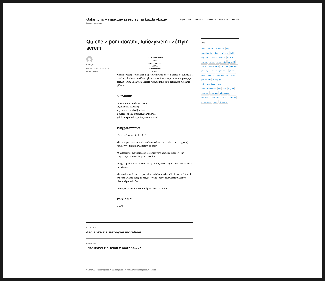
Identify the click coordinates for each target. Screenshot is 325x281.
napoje (203, 66)
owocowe (224, 66)
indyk (232, 53)
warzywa (204, 93)
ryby (97, 68)
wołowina (204, 97)
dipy (227, 48)
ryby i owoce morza (208, 88)
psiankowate (206, 79)
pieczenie (233, 66)
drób (216, 53)
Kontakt (235, 19)
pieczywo (232, 71)
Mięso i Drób (185, 19)
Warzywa (199, 19)
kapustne (204, 57)
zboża (224, 97)
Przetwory (223, 19)
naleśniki (231, 62)
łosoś (216, 102)
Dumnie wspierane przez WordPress (141, 270)
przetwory (220, 75)
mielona (204, 62)
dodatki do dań (206, 53)
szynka (231, 88)
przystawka (230, 75)
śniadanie (223, 102)
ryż (219, 88)
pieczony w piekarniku (219, 71)
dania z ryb (220, 48)
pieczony (204, 71)
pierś (203, 75)
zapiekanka (215, 97)
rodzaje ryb (90, 68)
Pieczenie (211, 19)
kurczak (222, 57)
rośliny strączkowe (208, 84)
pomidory (211, 75)
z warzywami (206, 102)
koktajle (213, 57)
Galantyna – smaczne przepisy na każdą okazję (126, 19)
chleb (203, 48)
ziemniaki (232, 97)
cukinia (210, 48)
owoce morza (214, 66)
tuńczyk (95, 71)
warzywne (214, 93)
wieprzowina (224, 93)
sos (224, 88)
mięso (212, 62)
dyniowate (224, 53)
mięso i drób (221, 62)
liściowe (230, 57)
